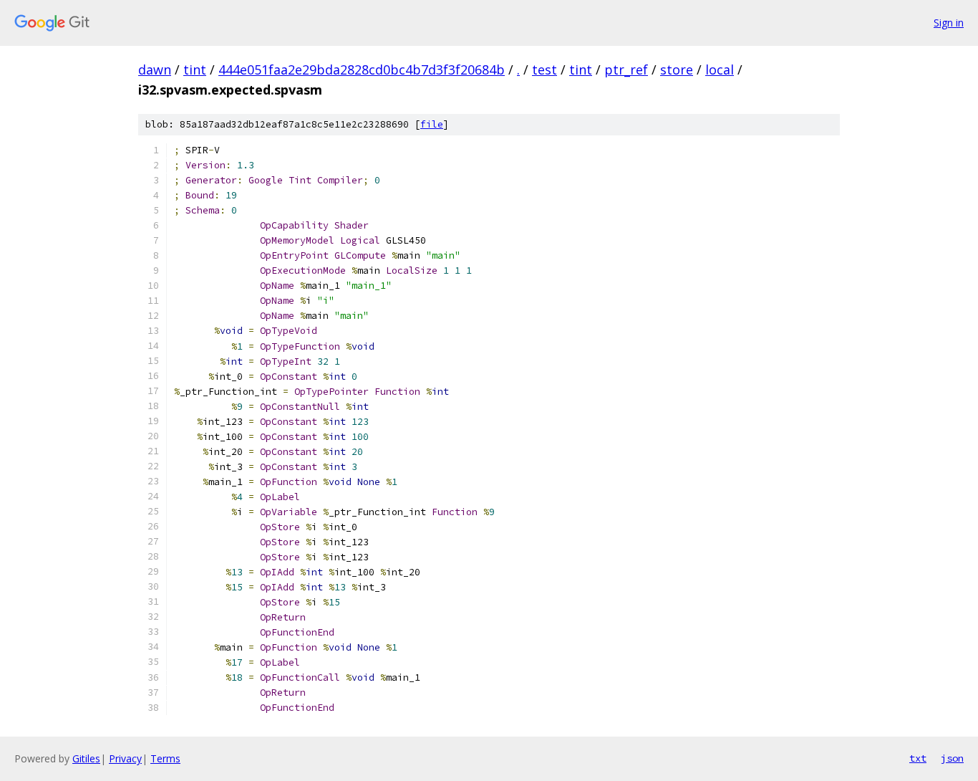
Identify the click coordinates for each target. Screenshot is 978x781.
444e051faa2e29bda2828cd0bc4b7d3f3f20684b (361, 69)
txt (917, 758)
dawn (154, 69)
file (431, 124)
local (719, 69)
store (676, 69)
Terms (165, 758)
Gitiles (86, 758)
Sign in (949, 22)
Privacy (125, 758)
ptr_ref (626, 69)
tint (194, 69)
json (952, 758)
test (544, 69)
